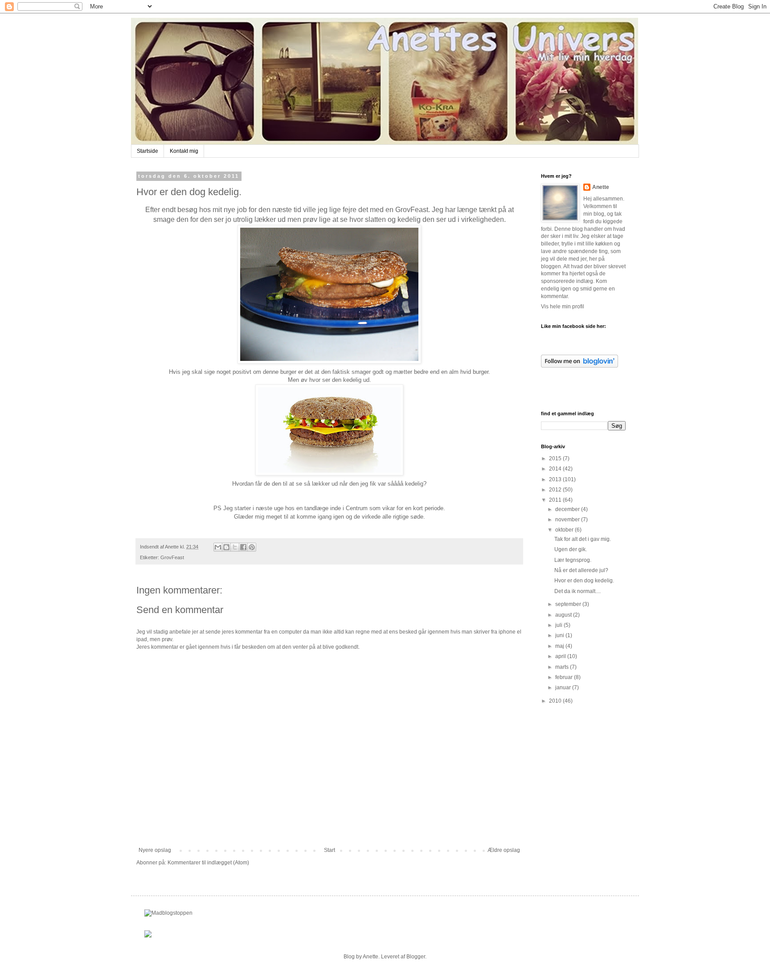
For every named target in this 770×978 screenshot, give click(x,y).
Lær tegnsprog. (572, 560)
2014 (556, 469)
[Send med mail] (217, 547)
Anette (600, 187)
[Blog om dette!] (226, 547)
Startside (147, 151)
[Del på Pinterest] (251, 547)
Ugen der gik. (570, 549)
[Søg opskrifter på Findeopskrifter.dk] (168, 913)
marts (562, 667)
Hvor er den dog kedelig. (584, 580)
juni (560, 635)
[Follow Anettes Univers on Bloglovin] (579, 366)
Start (329, 850)
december (568, 509)
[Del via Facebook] (243, 547)
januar (563, 687)
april (561, 656)
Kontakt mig (184, 151)
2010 (556, 701)
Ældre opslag (503, 850)
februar (564, 677)
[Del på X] (234, 547)
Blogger (415, 956)
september (568, 604)
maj (560, 646)
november (568, 519)
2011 (556, 500)
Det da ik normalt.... (577, 591)
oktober (565, 530)
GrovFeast (172, 557)
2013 (556, 479)
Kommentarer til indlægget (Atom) (208, 862)
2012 (556, 490)
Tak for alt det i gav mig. (582, 539)
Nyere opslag (155, 850)
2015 (556, 458)
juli (559, 625)
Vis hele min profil (562, 306)
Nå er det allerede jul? (581, 570)
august (564, 615)
